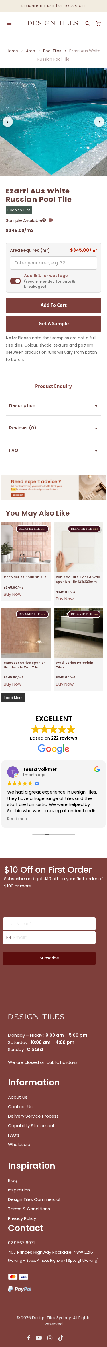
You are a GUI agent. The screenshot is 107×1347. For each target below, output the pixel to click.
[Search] (87, 23)
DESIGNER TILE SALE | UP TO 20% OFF (53, 5)
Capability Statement (32, 1125)
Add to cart (54, 305)
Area (30, 51)
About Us (17, 1097)
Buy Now (12, 594)
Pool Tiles (52, 51)
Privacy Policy (22, 1218)
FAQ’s (13, 1135)
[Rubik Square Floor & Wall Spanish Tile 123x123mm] (79, 547)
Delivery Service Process (33, 1116)
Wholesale (19, 1144)
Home (12, 51)
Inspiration (19, 1190)
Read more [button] (18, 819)
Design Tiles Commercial (34, 1199)
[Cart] (98, 23)
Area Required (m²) (30, 250)
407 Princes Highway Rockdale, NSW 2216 (50, 1252)
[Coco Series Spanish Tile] (26, 547)
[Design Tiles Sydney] (53, 23)
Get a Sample (54, 323)
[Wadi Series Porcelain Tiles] (79, 633)
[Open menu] (9, 23)
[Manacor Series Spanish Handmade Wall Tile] (26, 633)
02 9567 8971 (21, 1243)
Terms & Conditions (29, 1209)
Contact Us (20, 1107)
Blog (12, 1180)
